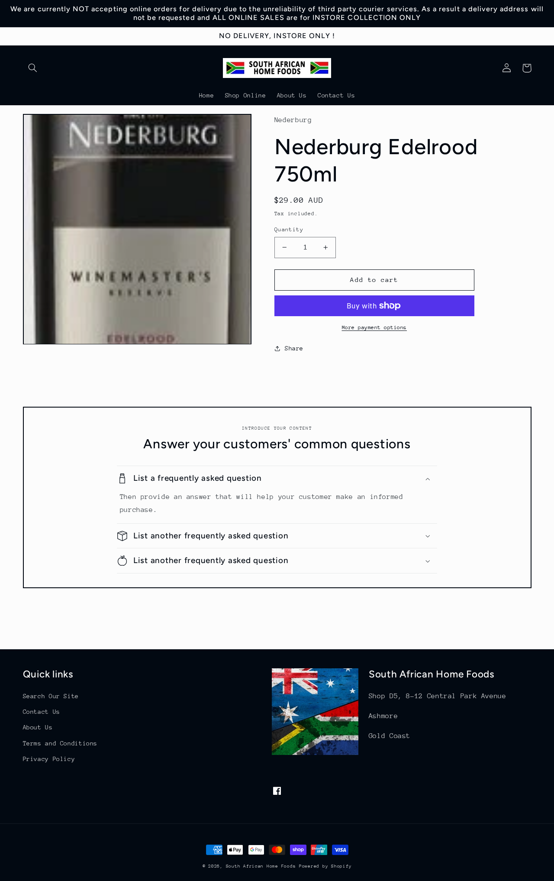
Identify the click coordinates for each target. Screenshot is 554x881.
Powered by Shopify (325, 866)
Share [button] (294, 348)
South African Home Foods (261, 866)
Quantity (288, 229)
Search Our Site (51, 696)
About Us (38, 727)
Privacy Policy (49, 758)
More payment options (374, 327)
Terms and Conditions (60, 743)
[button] (33, 68)
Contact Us (41, 711)
